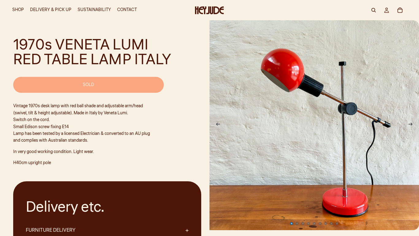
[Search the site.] (373, 10)
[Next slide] (412, 125)
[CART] (400, 10)
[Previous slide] (216, 125)
